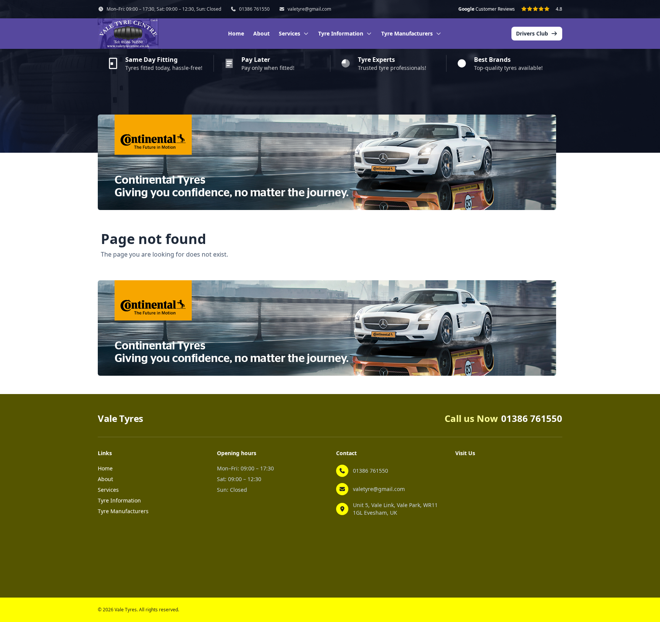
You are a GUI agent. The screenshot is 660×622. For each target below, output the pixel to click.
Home (236, 33)
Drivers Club (532, 33)
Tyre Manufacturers (123, 511)
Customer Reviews (486, 9)
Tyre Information (119, 500)
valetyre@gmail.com (309, 9)
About (261, 33)
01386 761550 (254, 9)
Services (108, 489)
